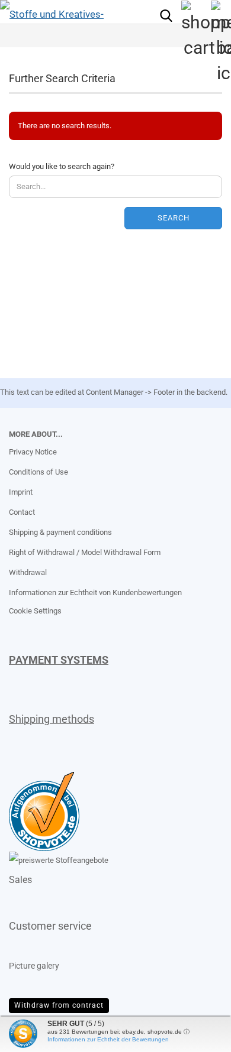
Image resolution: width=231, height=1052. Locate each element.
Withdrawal (28, 572)
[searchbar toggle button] (166, 15)
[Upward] (32, 1034)
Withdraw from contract (59, 1005)
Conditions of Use (38, 471)
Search (174, 217)
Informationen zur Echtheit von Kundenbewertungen (95, 592)
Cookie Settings (35, 610)
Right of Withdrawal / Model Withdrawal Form (85, 552)
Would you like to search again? (61, 166)
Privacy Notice (33, 451)
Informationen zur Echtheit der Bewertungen (108, 1039)
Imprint (21, 492)
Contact (22, 512)
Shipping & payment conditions (60, 532)
